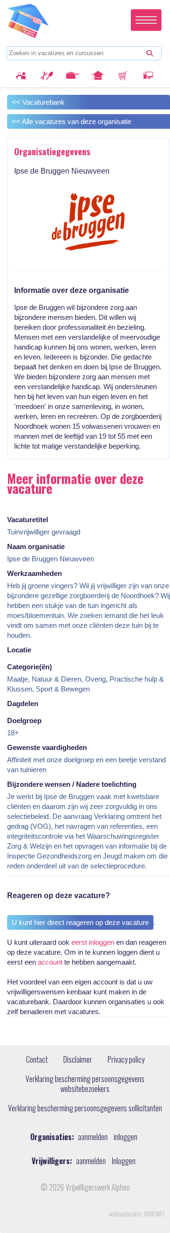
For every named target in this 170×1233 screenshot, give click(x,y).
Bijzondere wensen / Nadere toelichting (71, 784)
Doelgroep (24, 720)
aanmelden (93, 1137)
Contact (37, 1060)
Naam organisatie (36, 546)
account (50, 962)
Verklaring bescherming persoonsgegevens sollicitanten (85, 1108)
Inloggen (124, 1161)
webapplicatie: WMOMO (137, 1213)
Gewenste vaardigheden (47, 747)
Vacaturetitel (27, 520)
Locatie (19, 650)
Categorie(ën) (29, 667)
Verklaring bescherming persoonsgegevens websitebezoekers (85, 1084)
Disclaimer (77, 1060)
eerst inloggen (92, 942)
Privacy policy (126, 1060)
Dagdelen (22, 704)
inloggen (125, 1137)
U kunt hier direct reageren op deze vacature (80, 922)
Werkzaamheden (34, 573)
